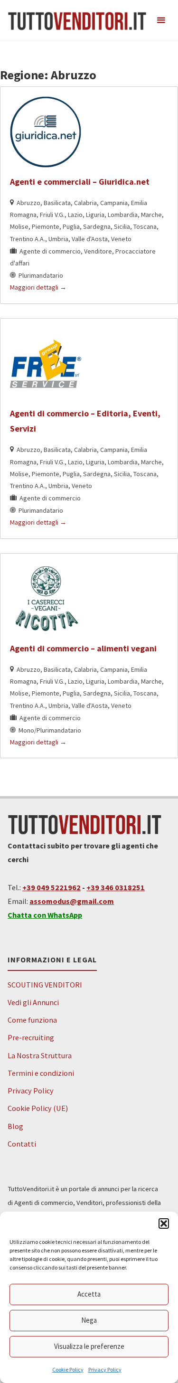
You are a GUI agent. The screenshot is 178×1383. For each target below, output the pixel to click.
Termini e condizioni (41, 1073)
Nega (89, 1320)
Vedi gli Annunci (33, 1002)
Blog (15, 1126)
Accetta (89, 1293)
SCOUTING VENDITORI (45, 984)
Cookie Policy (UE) (38, 1108)
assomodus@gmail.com (71, 901)
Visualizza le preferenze (89, 1346)
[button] (164, 1223)
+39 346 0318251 (115, 887)
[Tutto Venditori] (77, 20)
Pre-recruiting (31, 1037)
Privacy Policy (105, 1369)
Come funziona (32, 1020)
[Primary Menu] (161, 20)
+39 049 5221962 (51, 887)
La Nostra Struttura (40, 1055)
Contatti (22, 1143)
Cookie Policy (68, 1369)
